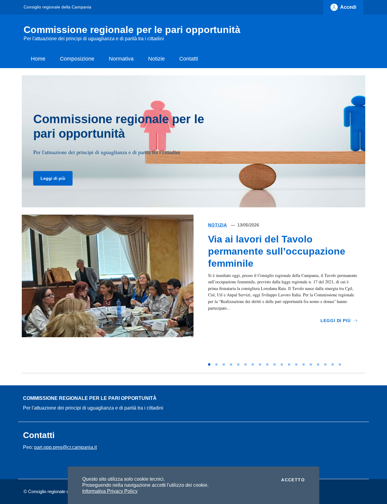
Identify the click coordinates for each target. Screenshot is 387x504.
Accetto (293, 480)
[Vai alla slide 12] (289, 364)
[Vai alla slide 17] (325, 364)
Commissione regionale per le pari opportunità (90, 398)
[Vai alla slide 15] (311, 364)
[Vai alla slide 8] (260, 364)
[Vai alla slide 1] (209, 364)
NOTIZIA (217, 224)
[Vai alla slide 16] (318, 364)
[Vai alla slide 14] (303, 364)
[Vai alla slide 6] (245, 364)
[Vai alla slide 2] (216, 364)
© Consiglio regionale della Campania (60, 491)
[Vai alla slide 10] (274, 364)
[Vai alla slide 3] (224, 364)
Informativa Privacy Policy (110, 491)
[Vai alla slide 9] (267, 364)
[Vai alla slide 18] (332, 364)
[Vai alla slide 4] (231, 364)
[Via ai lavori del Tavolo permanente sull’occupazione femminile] (108, 291)
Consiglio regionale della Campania (57, 7)
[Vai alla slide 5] (238, 364)
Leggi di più (53, 178)
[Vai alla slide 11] (282, 364)
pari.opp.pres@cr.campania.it (65, 447)
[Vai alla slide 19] (340, 364)
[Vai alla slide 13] (296, 364)
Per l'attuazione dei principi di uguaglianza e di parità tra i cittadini (93, 407)
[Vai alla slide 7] (253, 364)
